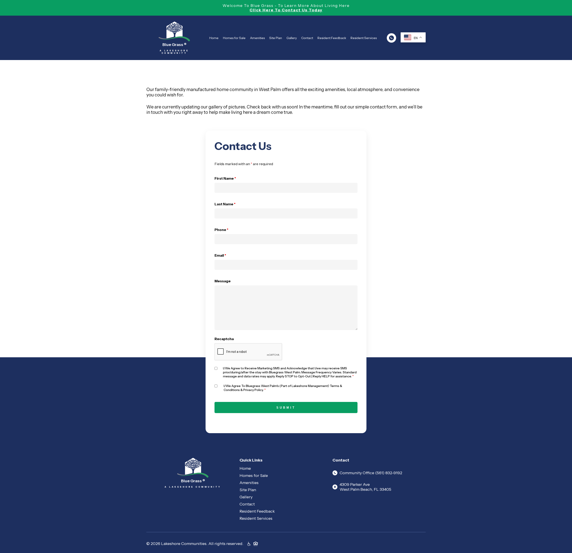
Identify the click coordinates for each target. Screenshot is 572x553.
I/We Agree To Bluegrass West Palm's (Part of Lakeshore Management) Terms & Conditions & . (283, 388)
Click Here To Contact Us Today (286, 10)
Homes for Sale (234, 38)
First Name (225, 178)
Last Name (225, 204)
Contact (307, 38)
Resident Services (364, 38)
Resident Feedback (332, 38)
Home (214, 38)
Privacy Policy (253, 390)
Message (222, 281)
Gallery (291, 38)
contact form (383, 107)
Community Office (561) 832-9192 (371, 472)
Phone (221, 229)
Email (220, 255)
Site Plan (275, 38)
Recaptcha (224, 339)
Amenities (257, 38)
